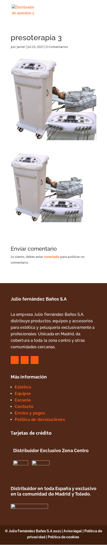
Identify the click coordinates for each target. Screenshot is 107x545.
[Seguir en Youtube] (35, 360)
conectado (51, 257)
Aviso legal (72, 531)
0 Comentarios (57, 47)
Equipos (23, 393)
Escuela (23, 400)
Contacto (24, 406)
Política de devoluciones (40, 419)
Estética (23, 387)
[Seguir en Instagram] (25, 360)
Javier (21, 47)
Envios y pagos (30, 413)
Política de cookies (64, 537)
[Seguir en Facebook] (15, 360)
